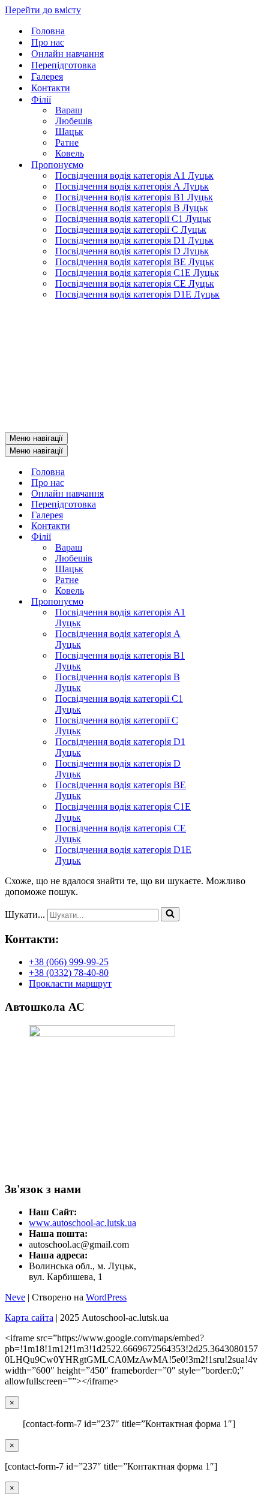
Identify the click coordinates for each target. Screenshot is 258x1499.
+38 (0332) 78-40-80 (69, 973)
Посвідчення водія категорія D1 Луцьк (134, 240)
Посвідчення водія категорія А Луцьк (132, 186)
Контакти (50, 88)
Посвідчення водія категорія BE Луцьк (134, 262)
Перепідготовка (63, 65)
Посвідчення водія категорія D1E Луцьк (137, 294)
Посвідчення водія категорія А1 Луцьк (134, 175)
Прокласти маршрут (70, 983)
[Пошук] (170, 914)
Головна (48, 31)
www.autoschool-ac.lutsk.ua (82, 1223)
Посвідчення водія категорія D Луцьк (132, 251)
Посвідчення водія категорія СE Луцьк (134, 283)
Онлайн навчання (67, 54)
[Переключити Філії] (232, 537)
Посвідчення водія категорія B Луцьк (131, 208)
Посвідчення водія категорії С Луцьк (130, 229)
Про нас (47, 42)
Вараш (68, 110)
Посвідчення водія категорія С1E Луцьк (137, 273)
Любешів (73, 121)
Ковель (69, 153)
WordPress (106, 1297)
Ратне (67, 142)
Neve (15, 1297)
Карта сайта (29, 1317)
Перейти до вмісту (43, 10)
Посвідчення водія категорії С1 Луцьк (133, 219)
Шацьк (69, 132)
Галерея (47, 76)
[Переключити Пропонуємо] (232, 602)
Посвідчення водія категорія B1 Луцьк (134, 197)
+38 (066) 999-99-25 (69, 962)
